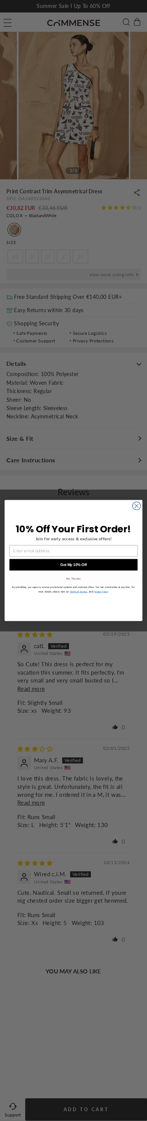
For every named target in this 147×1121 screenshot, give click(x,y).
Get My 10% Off (73, 564)
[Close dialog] (137, 506)
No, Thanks (73, 578)
